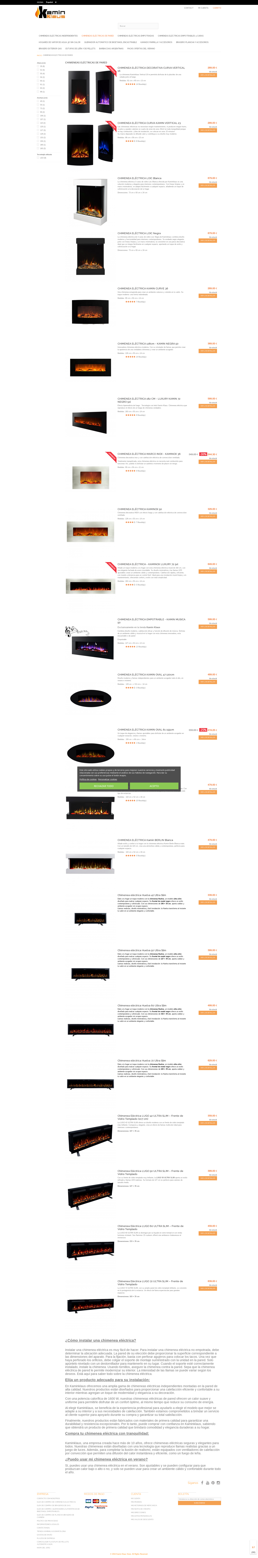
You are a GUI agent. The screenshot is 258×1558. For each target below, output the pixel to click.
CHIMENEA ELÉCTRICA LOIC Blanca (139, 178)
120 (43, 127)
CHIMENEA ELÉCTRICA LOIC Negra (139, 233)
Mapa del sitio (43, 1548)
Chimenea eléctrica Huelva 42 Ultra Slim (142, 895)
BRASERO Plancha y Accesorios (192, 42)
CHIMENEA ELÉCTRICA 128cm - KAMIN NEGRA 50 (148, 343)
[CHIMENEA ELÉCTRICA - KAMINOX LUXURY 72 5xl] (90, 588)
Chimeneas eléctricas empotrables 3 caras (181, 36)
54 (42, 105)
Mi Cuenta (203, 8)
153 (43, 138)
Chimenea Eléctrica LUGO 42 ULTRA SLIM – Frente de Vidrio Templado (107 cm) (150, 1117)
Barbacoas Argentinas (111, 49)
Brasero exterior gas (50, 49)
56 (42, 77)
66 (42, 81)
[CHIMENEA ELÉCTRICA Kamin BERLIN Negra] (90, 808)
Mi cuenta (135, 1498)
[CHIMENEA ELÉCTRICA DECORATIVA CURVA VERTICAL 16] (90, 91)
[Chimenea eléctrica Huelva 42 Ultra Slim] (90, 919)
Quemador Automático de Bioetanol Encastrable (110, 42)
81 (42, 84)
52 (42, 70)
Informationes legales (48, 1524)
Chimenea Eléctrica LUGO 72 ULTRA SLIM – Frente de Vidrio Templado (150, 1283)
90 (42, 112)
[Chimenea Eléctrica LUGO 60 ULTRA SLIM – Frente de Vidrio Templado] (90, 1250)
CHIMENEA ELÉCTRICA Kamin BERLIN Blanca (145, 840)
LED (43, 158)
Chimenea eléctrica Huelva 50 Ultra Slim (142, 950)
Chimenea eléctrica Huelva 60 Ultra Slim (142, 1005)
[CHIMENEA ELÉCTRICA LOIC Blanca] (90, 202)
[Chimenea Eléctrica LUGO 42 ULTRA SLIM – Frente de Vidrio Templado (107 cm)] (90, 1139)
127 (43, 130)
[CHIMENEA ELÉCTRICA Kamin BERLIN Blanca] (90, 864)
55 (42, 74)
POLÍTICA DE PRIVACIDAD (47, 1521)
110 (42, 123)
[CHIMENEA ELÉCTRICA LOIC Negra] (90, 257)
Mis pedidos (136, 1502)
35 (42, 66)
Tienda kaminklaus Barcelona (51, 1531)
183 (43, 148)
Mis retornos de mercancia (144, 1505)
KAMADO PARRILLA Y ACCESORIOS (156, 42)
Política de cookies (88, 779)
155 (43, 141)
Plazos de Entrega (46, 1538)
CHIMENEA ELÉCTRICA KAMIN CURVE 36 (143, 288)
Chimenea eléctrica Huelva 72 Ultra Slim (142, 1060)
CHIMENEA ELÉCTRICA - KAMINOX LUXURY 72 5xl (148, 564)
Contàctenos (43, 1528)
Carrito (217, 8)
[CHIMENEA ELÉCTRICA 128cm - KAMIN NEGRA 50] (90, 367)
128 (43, 134)
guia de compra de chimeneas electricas (56, 1502)
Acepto (154, 786)
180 (43, 145)
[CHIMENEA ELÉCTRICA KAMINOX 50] (90, 533)
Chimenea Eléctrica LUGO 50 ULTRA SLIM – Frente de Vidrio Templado (150, 1172)
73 (42, 108)
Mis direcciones (138, 1512)
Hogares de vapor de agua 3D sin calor (59, 42)
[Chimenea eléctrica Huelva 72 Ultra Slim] (90, 1084)
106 (43, 116)
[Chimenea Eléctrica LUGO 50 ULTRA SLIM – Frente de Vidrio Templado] (90, 1194)
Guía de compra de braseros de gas (53, 1505)
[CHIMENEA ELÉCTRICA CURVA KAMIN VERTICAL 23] (90, 146)
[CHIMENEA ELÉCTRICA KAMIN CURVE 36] (90, 312)
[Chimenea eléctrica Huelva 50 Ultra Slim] (90, 974)
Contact (189, 8)
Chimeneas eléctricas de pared (98, 36)
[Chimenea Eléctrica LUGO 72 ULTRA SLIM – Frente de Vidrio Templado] (90, 1305)
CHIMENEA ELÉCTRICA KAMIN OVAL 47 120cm (146, 674)
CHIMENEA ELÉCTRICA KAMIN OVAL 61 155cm (146, 729)
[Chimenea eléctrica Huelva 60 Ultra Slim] (90, 1029)
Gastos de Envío (44, 1535)
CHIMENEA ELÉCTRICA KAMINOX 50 (140, 509)
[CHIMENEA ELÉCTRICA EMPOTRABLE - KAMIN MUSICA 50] (90, 643)
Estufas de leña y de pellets (80, 49)
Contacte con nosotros (48, 1498)
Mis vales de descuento (142, 1519)
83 (42, 88)
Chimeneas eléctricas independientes (58, 36)
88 (42, 92)
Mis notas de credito (140, 1509)
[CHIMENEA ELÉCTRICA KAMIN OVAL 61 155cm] (90, 753)
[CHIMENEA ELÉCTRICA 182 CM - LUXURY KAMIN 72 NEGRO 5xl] (90, 422)
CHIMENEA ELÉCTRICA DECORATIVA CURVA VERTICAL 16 (151, 69)
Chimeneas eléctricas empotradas (136, 36)
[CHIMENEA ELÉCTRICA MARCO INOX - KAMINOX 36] (90, 477)
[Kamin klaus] (66, 12)
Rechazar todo (104, 786)
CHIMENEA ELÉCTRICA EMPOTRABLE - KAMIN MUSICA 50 (151, 621)
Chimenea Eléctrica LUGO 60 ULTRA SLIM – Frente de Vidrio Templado (151, 1228)
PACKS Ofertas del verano (141, 49)
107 (43, 119)
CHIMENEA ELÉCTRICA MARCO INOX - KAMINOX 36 (149, 453)
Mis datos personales (141, 1516)
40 (42, 101)
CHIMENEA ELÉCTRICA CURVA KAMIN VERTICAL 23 (149, 122)
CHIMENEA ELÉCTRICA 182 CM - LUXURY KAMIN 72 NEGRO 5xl (149, 400)
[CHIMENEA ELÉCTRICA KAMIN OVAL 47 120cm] (90, 698)
